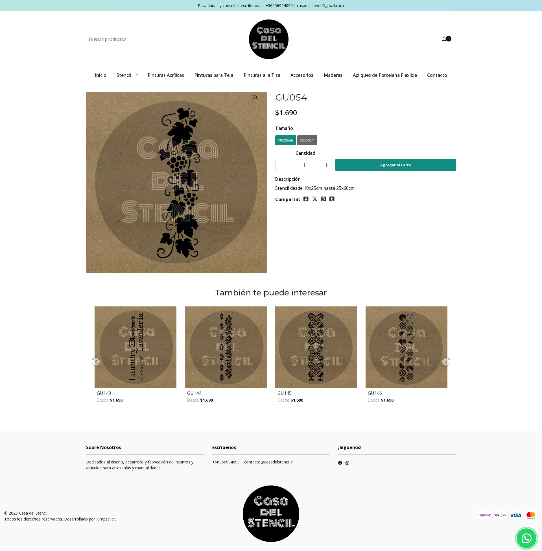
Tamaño (284, 128)
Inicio (100, 75)
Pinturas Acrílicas (166, 75)
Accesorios (301, 75)
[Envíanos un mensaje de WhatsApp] (526, 538)
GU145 (284, 393)
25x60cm (307, 140)
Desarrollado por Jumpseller (89, 519)
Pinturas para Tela (213, 75)
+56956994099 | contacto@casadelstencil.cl (252, 462)
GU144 (194, 393)
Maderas (333, 75)
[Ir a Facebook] (340, 463)
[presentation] (96, 362)
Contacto (437, 75)
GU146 (375, 393)
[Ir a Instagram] (347, 463)
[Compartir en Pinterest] (323, 199)
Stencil (124, 75)
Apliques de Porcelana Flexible (385, 75)
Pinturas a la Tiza (262, 75)
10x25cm (285, 140)
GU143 (104, 393)
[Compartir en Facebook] (306, 199)
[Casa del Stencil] (271, 39)
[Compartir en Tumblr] (332, 199)
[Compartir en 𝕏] (315, 199)
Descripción (288, 179)
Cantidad (305, 153)
